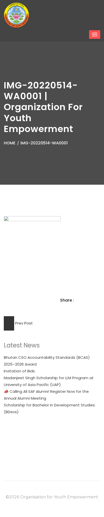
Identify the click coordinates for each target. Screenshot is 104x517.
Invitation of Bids (19, 371)
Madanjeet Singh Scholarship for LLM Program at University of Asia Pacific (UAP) (49, 381)
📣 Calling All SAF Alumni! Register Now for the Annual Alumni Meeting (46, 395)
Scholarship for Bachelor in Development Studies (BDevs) (49, 408)
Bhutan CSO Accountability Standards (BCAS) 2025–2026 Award (47, 361)
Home (9, 143)
